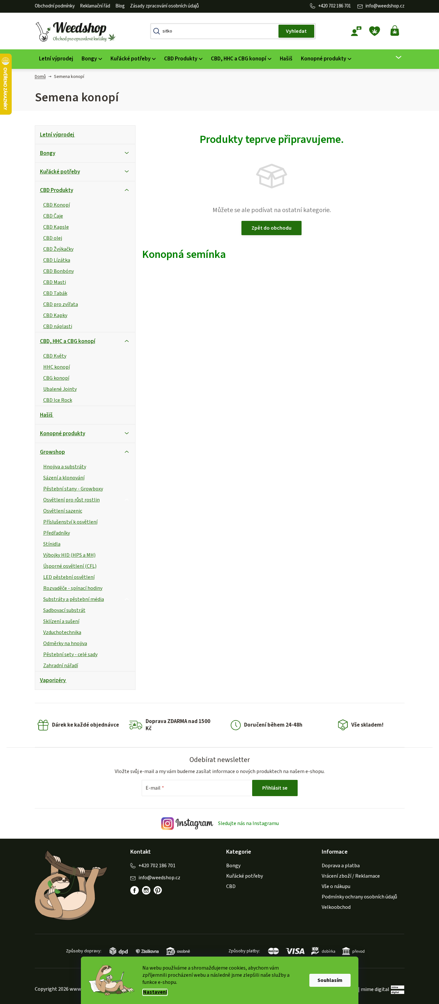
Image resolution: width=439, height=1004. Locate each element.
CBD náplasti (57, 326)
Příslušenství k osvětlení (70, 522)
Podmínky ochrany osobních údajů (359, 896)
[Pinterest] (158, 890)
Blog (120, 6)
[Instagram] (146, 890)
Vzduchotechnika (62, 632)
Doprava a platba (341, 865)
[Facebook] (134, 890)
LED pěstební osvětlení (69, 577)
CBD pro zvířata (60, 304)
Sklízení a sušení (61, 621)
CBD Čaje (53, 216)
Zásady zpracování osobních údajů (164, 6)
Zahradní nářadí (60, 665)
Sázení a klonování (63, 477)
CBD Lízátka (56, 260)
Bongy (47, 153)
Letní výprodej (57, 135)
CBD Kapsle (56, 227)
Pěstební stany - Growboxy (73, 488)
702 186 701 (340, 6)
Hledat (296, 31)
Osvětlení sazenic (62, 511)
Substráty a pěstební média (73, 599)
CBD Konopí (56, 205)
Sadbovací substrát (64, 610)
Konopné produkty (62, 434)
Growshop (52, 452)
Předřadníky (56, 533)
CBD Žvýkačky (58, 249)
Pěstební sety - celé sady (70, 654)
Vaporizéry (53, 680)
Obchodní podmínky (55, 6)
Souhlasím (329, 980)
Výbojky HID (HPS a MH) (69, 555)
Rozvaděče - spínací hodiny (72, 588)
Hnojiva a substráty (64, 466)
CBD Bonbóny (58, 271)
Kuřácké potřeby (60, 172)
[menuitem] (56, 59)
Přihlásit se (275, 788)
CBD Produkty (56, 190)
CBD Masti (54, 282)
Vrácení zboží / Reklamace (351, 876)
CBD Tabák (55, 293)
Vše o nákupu (336, 886)
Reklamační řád (95, 6)
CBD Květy (54, 356)
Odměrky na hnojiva (65, 643)
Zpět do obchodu (271, 228)
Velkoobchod (336, 907)
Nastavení (155, 992)
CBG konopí (56, 378)
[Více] (394, 57)
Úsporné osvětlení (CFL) (70, 566)
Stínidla (51, 544)
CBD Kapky (55, 315)
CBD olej (52, 238)
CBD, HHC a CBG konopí (67, 341)
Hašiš (46, 415)
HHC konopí (56, 367)
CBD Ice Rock (57, 400)
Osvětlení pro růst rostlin (71, 499)
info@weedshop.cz (385, 6)
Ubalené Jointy (60, 389)
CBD (231, 886)
